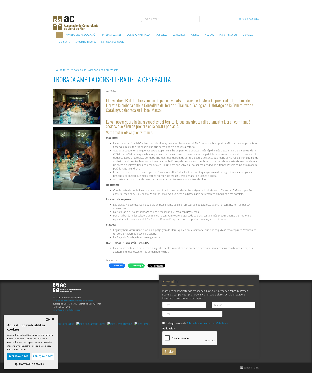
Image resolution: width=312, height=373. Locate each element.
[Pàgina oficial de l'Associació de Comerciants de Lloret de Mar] (59, 35)
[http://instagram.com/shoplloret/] (254, 5)
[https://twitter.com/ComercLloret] (227, 5)
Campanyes (179, 34)
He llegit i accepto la (197, 323)
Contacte (248, 34)
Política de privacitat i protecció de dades (73, 300)
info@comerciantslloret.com (67, 309)
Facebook (118, 266)
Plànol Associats (228, 34)
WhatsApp (137, 266)
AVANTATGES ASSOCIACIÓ (80, 34)
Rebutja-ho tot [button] (43, 356)
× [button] (52, 319)
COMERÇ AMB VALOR (139, 34)
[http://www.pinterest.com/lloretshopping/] (236, 5)
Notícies (209, 34)
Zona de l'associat (248, 18)
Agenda (195, 34)
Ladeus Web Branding (251, 367)
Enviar (169, 351)
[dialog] (31, 342)
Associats (162, 34)
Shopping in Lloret (85, 41)
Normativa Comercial (113, 41)
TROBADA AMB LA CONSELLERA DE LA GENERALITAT (113, 79)
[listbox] (48, 319)
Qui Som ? (64, 41)
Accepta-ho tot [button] (19, 356)
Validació (169, 328)
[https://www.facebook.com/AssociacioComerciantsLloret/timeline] (217, 5)
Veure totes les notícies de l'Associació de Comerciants (86, 70)
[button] (30, 364)
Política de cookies (17, 349)
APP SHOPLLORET (111, 34)
